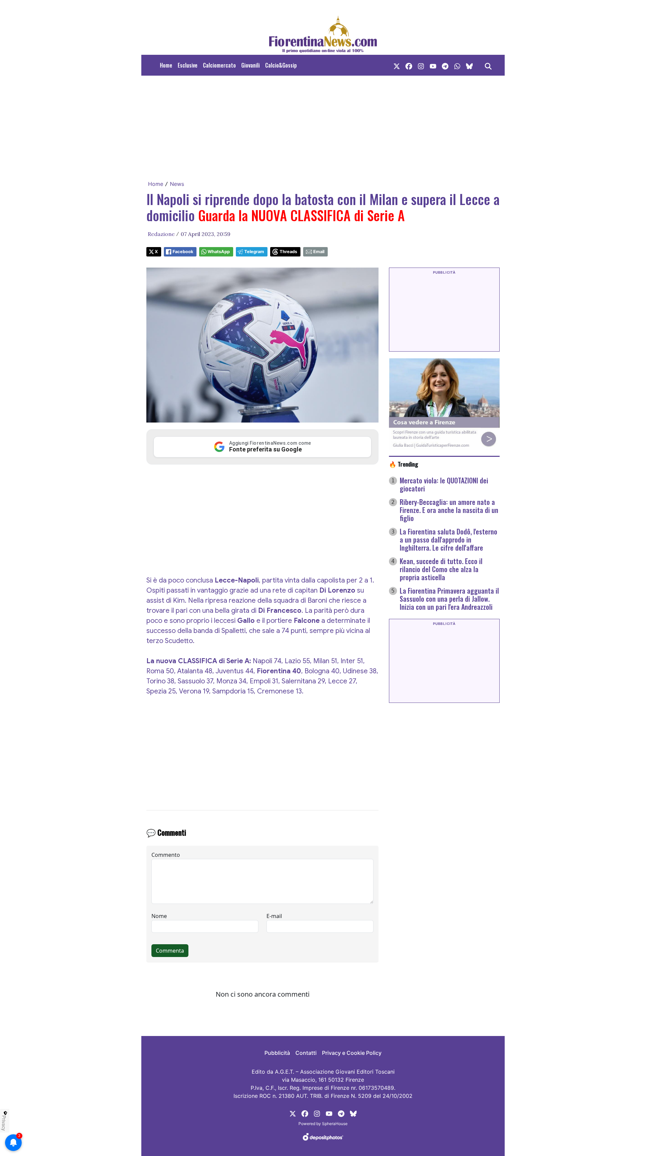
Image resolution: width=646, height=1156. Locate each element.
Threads (288, 251)
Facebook (183, 251)
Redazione (161, 234)
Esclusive (188, 65)
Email (318, 251)
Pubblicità (277, 1052)
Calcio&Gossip (281, 65)
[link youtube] (433, 65)
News (177, 184)
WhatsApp (219, 251)
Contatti (306, 1052)
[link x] (397, 65)
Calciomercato (219, 65)
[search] (488, 65)
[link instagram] (421, 65)
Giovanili (250, 65)
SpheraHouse (335, 1123)
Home (166, 65)
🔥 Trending (403, 464)
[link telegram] (445, 65)
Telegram (254, 251)
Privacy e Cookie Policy (352, 1052)
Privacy (4, 1123)
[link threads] (469, 65)
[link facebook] (409, 65)
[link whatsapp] (457, 65)
